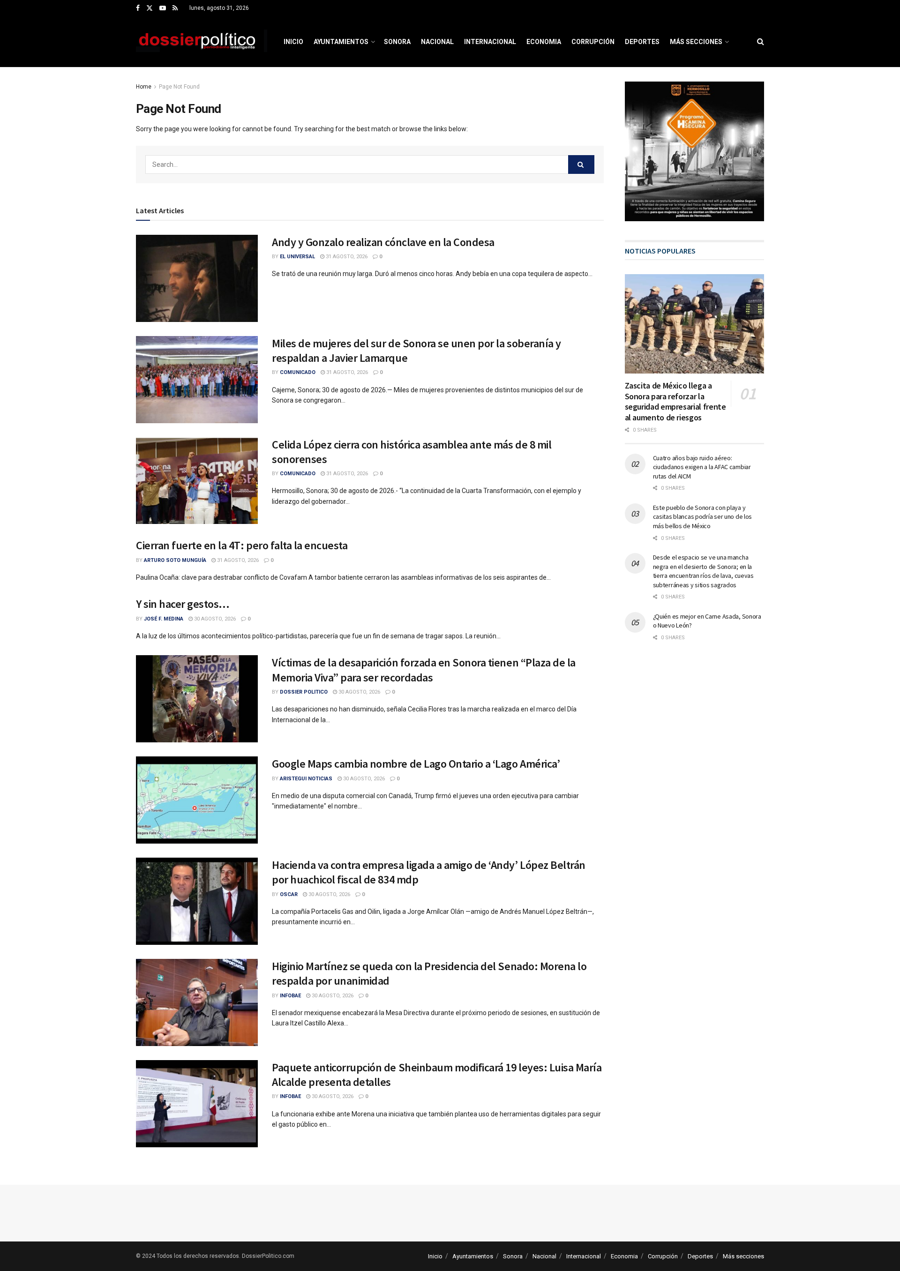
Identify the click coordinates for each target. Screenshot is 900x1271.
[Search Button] (760, 41)
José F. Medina (163, 619)
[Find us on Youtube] (162, 8)
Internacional (490, 41)
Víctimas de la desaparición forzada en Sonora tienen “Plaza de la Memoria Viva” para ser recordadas (424, 669)
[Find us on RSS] (175, 8)
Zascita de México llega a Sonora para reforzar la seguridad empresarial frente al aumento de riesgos (675, 401)
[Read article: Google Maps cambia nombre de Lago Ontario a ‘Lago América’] (197, 800)
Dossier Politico (304, 692)
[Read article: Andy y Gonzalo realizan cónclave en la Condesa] (197, 278)
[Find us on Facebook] (138, 8)
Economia (543, 41)
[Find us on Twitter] (149, 8)
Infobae (290, 996)
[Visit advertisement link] (695, 151)
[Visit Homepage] (201, 42)
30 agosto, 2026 (214, 619)
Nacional (437, 41)
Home (143, 86)
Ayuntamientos (341, 41)
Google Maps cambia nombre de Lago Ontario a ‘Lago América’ (416, 763)
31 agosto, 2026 (346, 257)
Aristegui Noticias (306, 779)
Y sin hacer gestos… (183, 604)
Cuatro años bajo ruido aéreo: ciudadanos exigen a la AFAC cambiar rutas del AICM (702, 467)
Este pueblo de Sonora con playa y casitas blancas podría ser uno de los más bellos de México (702, 516)
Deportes (642, 41)
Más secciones (696, 41)
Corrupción (593, 41)
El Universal (297, 257)
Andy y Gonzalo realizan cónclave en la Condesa (383, 242)
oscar (289, 894)
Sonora (397, 41)
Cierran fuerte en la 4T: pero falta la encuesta (241, 545)
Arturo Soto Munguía (175, 560)
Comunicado (297, 372)
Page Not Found (179, 86)
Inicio (293, 41)
